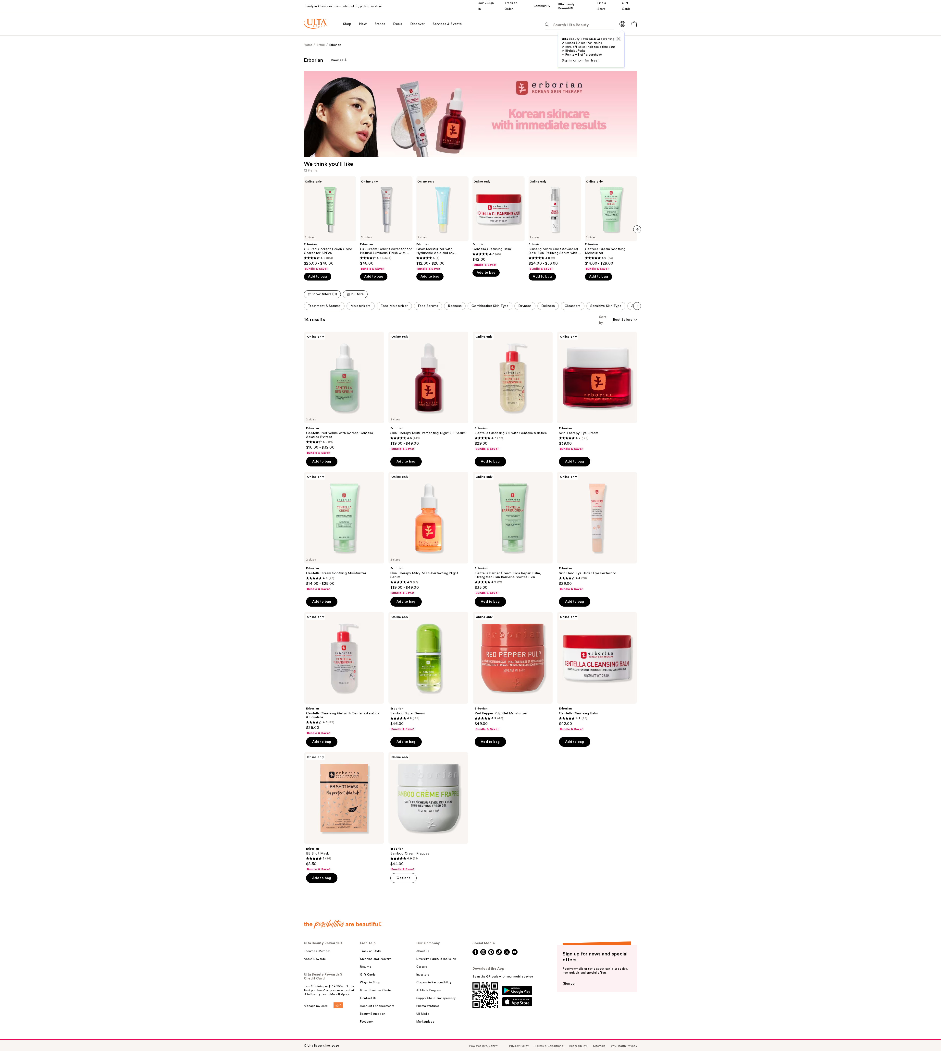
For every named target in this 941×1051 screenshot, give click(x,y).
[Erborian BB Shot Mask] (344, 811)
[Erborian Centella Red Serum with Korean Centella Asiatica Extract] (344, 393)
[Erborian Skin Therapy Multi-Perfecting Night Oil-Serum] (428, 391)
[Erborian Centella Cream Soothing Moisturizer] (611, 223)
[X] (618, 39)
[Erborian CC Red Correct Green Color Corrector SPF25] (330, 223)
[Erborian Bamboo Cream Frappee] (428, 811)
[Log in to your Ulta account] (622, 24)
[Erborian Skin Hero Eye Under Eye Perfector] (597, 531)
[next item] (637, 229)
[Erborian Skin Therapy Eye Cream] (597, 391)
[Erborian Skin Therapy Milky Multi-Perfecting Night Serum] (428, 533)
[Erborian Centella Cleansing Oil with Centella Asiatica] (513, 391)
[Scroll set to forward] (637, 306)
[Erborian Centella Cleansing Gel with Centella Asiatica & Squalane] (344, 673)
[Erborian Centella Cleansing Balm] (498, 221)
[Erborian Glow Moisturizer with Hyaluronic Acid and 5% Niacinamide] (442, 223)
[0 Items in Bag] (634, 24)
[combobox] (625, 320)
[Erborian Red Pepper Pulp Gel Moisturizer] (513, 671)
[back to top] (926, 1036)
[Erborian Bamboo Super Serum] (428, 671)
